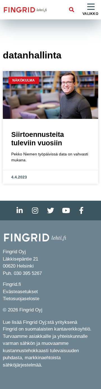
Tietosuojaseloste (21, 298)
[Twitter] (50, 210)
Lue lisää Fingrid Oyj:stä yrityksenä (40, 322)
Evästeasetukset (20, 291)
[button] (71, 9)
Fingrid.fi (12, 284)
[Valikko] (91, 7)
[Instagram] (35, 210)
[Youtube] (66, 210)
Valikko (90, 14)
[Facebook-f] (81, 210)
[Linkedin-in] (20, 210)
